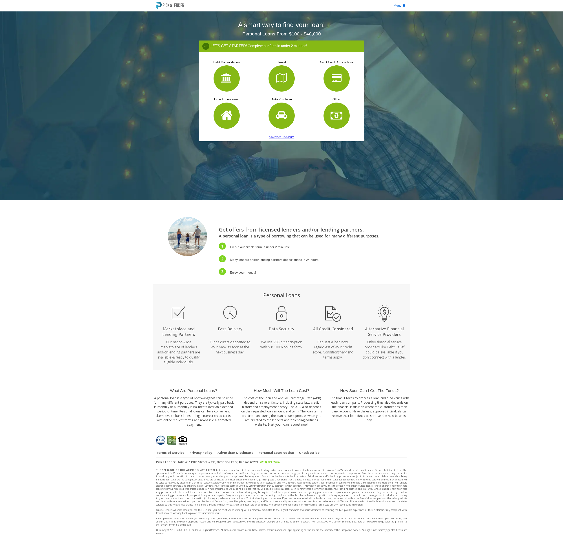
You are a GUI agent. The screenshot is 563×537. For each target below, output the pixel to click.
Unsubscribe (309, 452)
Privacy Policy (201, 452)
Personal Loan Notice (276, 452)
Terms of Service (170, 452)
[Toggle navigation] (399, 5)
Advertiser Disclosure (281, 137)
